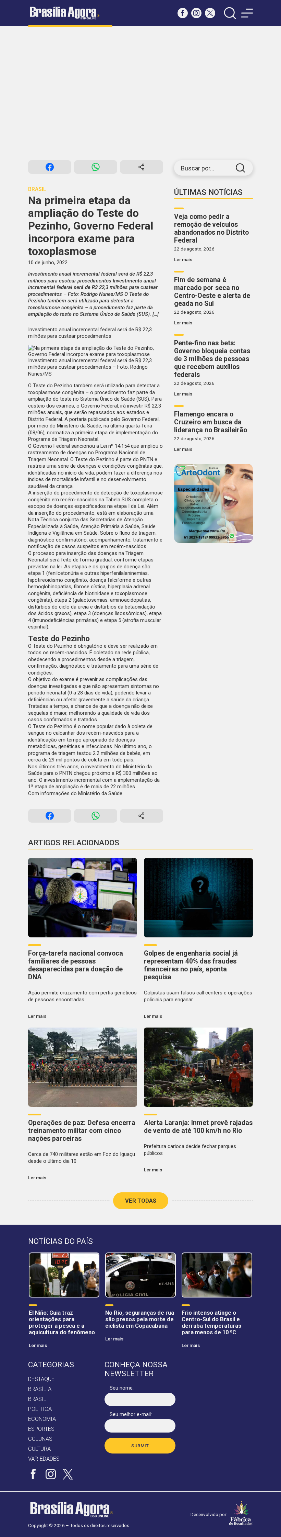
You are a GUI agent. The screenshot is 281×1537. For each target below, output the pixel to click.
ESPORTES (41, 1429)
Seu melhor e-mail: (131, 1414)
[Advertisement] (140, 93)
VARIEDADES (44, 1459)
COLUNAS (40, 1439)
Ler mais (183, 259)
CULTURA (39, 1449)
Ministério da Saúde (100, 793)
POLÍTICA (40, 1409)
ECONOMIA (42, 1419)
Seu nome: (122, 1388)
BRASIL (37, 1399)
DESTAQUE (41, 1379)
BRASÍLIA (39, 1389)
